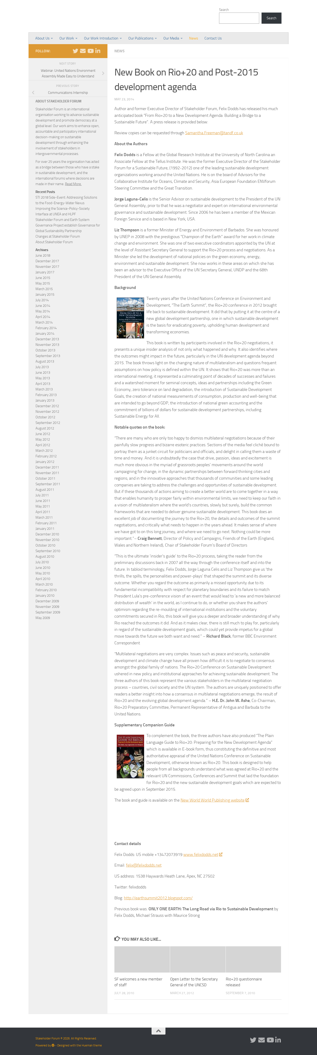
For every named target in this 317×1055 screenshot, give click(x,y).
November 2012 (47, 412)
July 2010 (42, 562)
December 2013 (47, 339)
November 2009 (47, 607)
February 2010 (46, 590)
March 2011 (44, 517)
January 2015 (45, 294)
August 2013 (45, 361)
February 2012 (46, 456)
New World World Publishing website (213, 800)
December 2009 (47, 601)
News (193, 38)
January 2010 (45, 595)
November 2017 (47, 267)
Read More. (73, 184)
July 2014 (42, 300)
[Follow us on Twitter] (75, 51)
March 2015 (44, 289)
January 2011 (45, 529)
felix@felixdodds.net (144, 865)
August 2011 (45, 490)
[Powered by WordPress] (53, 1045)
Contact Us (213, 38)
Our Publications (140, 38)
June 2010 (43, 568)
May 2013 (43, 378)
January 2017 (45, 272)
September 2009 (48, 612)
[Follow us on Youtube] (90, 51)
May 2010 (43, 573)
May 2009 (43, 618)
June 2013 (43, 372)
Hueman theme (92, 1045)
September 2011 (48, 484)
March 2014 (44, 322)
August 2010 (45, 556)
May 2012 (43, 439)
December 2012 (47, 406)
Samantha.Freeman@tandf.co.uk (214, 132)
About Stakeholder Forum (54, 242)
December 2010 (47, 534)
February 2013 (46, 395)
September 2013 (48, 356)
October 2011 (45, 478)
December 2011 (47, 467)
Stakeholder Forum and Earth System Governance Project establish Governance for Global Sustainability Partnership (68, 225)
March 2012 (44, 451)
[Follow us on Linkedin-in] (97, 51)
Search (224, 10)
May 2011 (43, 506)
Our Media (171, 38)
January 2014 (45, 333)
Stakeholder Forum (74, 16)
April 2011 (43, 512)
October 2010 (45, 545)
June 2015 (43, 278)
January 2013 (45, 400)
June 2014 (43, 306)
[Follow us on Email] (83, 51)
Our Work (66, 38)
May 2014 (43, 311)
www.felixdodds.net (200, 854)
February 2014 (46, 328)
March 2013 (44, 389)
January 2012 (45, 462)
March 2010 (44, 584)
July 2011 (42, 495)
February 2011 (46, 523)
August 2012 (45, 428)
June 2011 (43, 501)
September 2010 (48, 551)
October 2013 (45, 350)
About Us (42, 38)
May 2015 (43, 283)
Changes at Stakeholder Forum (58, 236)
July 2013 (42, 367)
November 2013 (47, 345)
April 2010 (43, 579)
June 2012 (43, 434)
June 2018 (43, 255)
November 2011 (47, 473)
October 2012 (45, 417)
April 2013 (43, 384)
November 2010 (47, 540)
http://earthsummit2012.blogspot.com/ (158, 898)
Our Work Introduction (101, 38)
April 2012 (43, 445)
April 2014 (43, 317)
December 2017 (47, 261)
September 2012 (48, 423)
